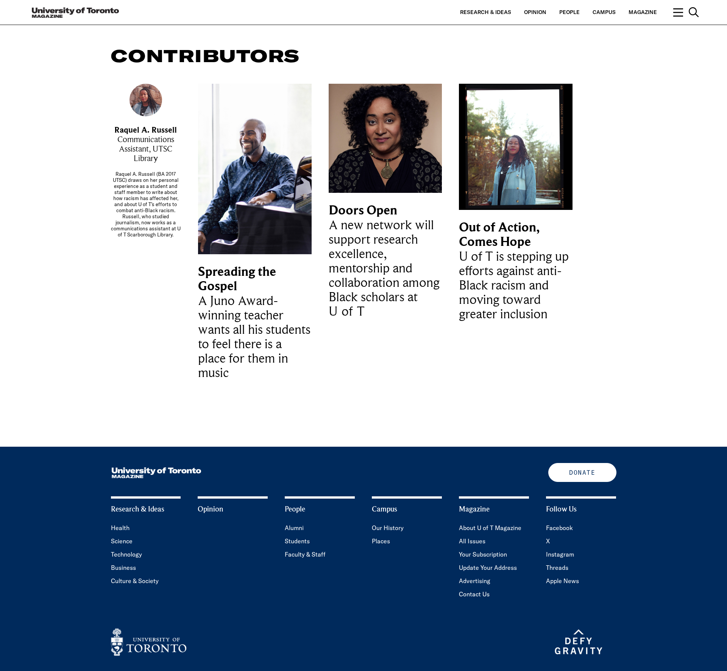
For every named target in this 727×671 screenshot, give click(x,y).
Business (123, 567)
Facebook (559, 528)
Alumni (294, 528)
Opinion (535, 12)
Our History (388, 528)
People (569, 12)
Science (122, 541)
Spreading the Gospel (237, 279)
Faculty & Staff (305, 554)
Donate (582, 472)
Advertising (474, 581)
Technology (126, 554)
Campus (604, 12)
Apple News (562, 581)
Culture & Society (135, 581)
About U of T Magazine (490, 528)
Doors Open (363, 210)
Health (120, 528)
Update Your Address (488, 567)
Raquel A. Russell (145, 130)
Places (381, 541)
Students (297, 541)
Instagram (560, 554)
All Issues (472, 541)
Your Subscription (483, 554)
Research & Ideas (485, 12)
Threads (557, 567)
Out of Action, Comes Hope (499, 235)
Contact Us (474, 594)
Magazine (643, 12)
